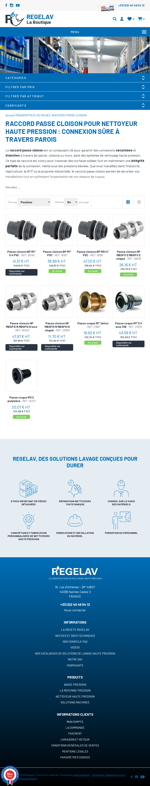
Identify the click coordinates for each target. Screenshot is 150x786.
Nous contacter (75, 610)
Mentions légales (75, 751)
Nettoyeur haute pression (75, 696)
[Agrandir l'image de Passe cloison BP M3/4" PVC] (93, 230)
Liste (138, 202)
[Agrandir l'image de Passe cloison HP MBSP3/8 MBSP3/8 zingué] (57, 302)
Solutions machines (75, 702)
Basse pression (75, 684)
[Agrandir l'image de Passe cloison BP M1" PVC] (57, 230)
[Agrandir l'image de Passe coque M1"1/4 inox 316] (128, 302)
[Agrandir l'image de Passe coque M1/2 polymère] (21, 376)
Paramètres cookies (75, 757)
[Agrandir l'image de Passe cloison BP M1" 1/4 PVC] (21, 230)
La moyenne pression (75, 690)
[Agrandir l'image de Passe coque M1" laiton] (93, 302)
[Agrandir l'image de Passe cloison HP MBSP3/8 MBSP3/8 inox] (21, 302)
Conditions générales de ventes (75, 745)
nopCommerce (81, 774)
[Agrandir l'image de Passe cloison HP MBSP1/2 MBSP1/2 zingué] (128, 230)
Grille (127, 202)
